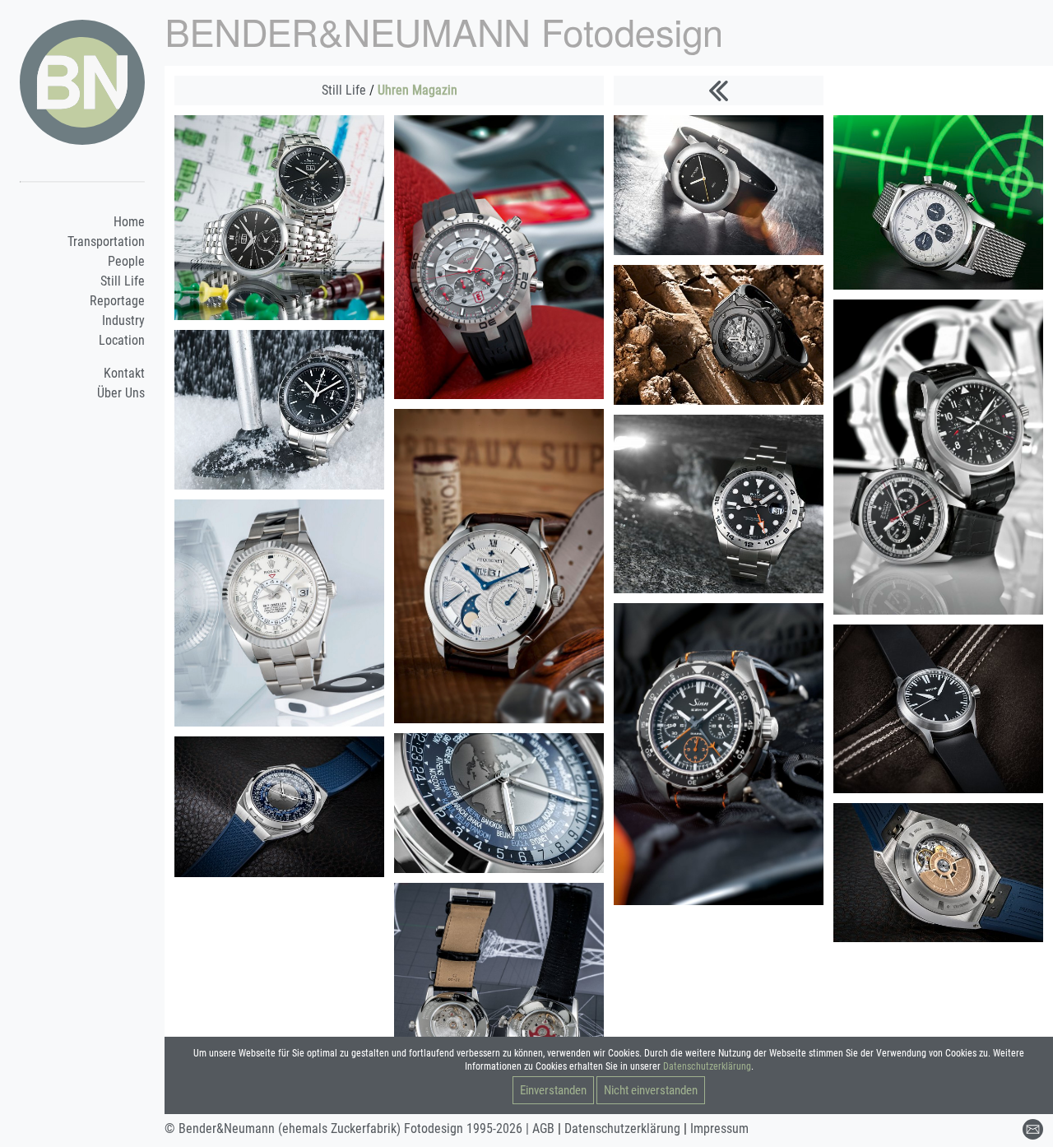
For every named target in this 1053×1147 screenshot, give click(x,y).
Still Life (122, 281)
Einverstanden (553, 1090)
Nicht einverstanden (651, 1090)
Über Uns (121, 393)
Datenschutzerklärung (707, 1066)
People (126, 261)
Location (122, 340)
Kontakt (124, 373)
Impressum (719, 1128)
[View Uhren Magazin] (279, 217)
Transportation (106, 241)
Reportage (117, 301)
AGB (543, 1128)
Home (129, 222)
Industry (123, 320)
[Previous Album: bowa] (718, 90)
